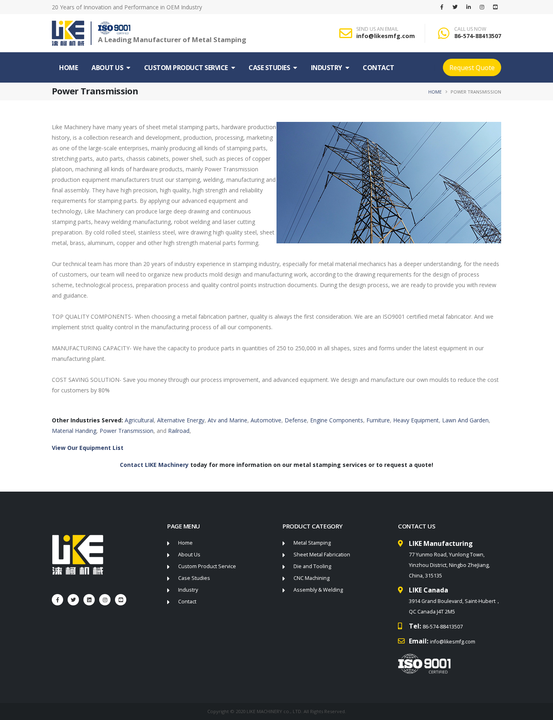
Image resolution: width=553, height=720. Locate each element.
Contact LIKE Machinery (155, 465)
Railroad (178, 431)
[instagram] (481, 7)
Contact (378, 67)
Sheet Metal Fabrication (322, 554)
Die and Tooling (312, 566)
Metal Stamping (312, 542)
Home (68, 67)
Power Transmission (126, 431)
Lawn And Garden (465, 420)
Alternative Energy (180, 420)
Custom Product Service (186, 67)
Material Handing (74, 431)
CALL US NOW (470, 29)
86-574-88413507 (477, 36)
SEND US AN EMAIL (377, 29)
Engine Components (336, 420)
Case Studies (269, 67)
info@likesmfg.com (385, 36)
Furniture (378, 420)
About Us (107, 67)
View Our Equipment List (87, 448)
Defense (296, 420)
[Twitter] (455, 7)
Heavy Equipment (416, 420)
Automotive (266, 420)
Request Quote (472, 67)
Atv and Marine (227, 420)
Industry (326, 67)
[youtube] (495, 7)
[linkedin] (89, 599)
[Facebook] (441, 7)
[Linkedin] (468, 7)
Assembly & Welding (318, 589)
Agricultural (139, 420)
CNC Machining (312, 578)
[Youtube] (120, 599)
